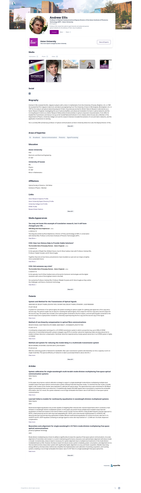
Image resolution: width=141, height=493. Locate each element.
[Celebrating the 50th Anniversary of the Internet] (70, 64)
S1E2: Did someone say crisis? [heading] (40, 266)
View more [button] (32, 318)
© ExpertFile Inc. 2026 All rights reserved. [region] (30, 488)
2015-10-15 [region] (33, 327)
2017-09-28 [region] (33, 307)
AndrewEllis (59, 17)
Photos (44, 56)
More (61, 32)
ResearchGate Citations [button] (36, 209)
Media (31, 52)
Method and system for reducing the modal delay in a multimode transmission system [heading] (64, 343)
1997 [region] (31, 158)
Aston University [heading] (35, 150)
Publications (33, 56)
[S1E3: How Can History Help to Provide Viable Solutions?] (104, 64)
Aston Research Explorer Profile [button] (38, 199)
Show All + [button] (70, 126)
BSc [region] (30, 165)
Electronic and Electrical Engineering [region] (40, 155)
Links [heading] (31, 194)
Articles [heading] (32, 366)
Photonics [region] (62, 137)
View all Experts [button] (104, 42)
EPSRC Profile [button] (33, 206)
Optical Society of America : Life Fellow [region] (40, 185)
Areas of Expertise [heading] (37, 132)
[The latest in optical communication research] (87, 64)
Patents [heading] (32, 296)
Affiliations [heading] (34, 181)
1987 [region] (31, 170)
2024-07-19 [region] (33, 272)
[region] (81, 24)
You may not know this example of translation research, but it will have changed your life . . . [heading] (57, 224)
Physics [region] (31, 167)
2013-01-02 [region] (33, 348)
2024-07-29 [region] (33, 248)
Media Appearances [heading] (38, 218)
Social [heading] (31, 88)
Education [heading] (33, 144)
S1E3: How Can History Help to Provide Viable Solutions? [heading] (51, 243)
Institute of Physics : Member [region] (38, 188)
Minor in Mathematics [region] (35, 172)
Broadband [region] (36, 137)
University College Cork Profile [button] (38, 204)
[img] (34, 42)
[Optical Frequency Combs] (37, 71)
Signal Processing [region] (72, 137)
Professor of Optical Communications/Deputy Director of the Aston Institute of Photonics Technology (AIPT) (79, 21)
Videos (54, 56)
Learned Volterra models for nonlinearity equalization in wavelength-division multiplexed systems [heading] (69, 399)
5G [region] (30, 137)
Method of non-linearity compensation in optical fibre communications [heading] (57, 322)
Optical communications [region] (49, 137)
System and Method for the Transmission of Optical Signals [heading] (53, 301)
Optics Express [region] (33, 376)
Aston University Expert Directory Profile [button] (41, 201)
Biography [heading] (33, 100)
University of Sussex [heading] (37, 162)
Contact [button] (54, 32)
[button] (30, 93)
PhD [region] (30, 152)
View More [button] (32, 238)
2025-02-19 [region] (33, 231)
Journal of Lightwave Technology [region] (38, 430)
